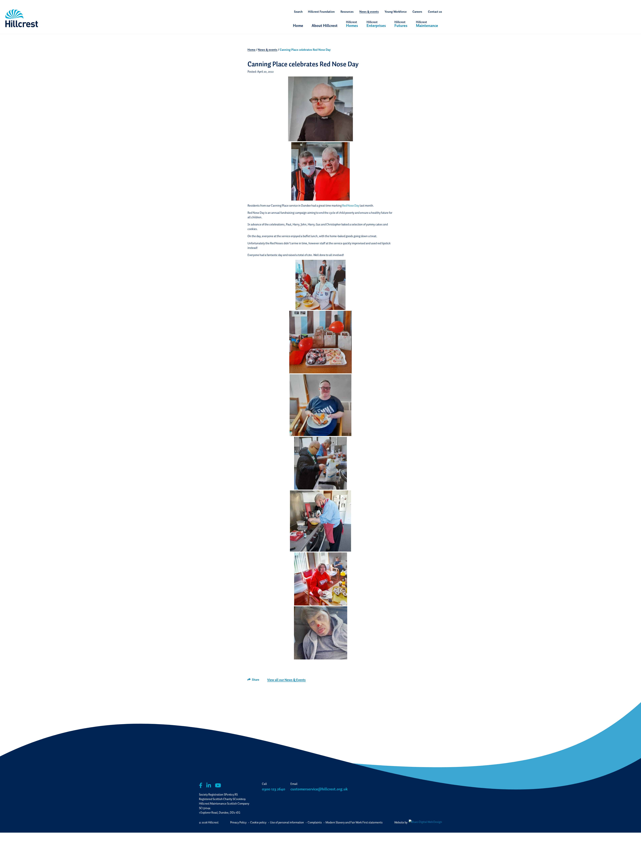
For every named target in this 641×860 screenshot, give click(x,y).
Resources (347, 12)
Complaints (315, 822)
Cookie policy (258, 822)
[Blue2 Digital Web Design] (425, 822)
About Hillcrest (325, 25)
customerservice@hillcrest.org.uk (319, 789)
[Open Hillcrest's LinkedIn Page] (208, 785)
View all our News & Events (286, 679)
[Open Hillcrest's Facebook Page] (200, 785)
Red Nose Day (350, 205)
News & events (369, 12)
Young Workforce (396, 12)
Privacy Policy (238, 822)
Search (298, 12)
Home (298, 25)
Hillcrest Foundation (321, 12)
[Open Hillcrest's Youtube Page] (218, 785)
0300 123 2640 (273, 789)
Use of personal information (287, 822)
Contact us (435, 12)
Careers (417, 12)
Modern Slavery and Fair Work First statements (354, 822)
